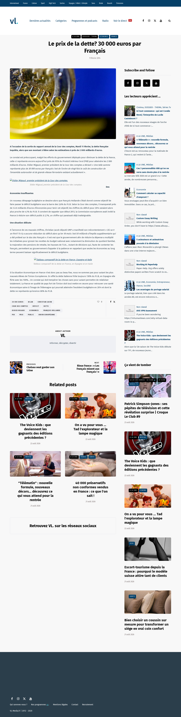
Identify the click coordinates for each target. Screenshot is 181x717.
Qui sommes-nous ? (18, 704)
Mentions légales (60, 704)
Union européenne (47, 315)
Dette (46, 306)
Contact (75, 704)
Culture (34, 3)
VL (63, 335)
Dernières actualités (40, 20)
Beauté (109, 3)
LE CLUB (162, 380)
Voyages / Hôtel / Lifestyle (78, 3)
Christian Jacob (45, 302)
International (14, 3)
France (25, 3)
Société (147, 285)
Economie (104, 36)
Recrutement (87, 704)
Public (31, 315)
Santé (92, 457)
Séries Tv (166, 107)
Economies (34, 310)
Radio (105, 20)
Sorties (62, 3)
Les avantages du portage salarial (152, 289)
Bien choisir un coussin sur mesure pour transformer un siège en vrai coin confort (146, 624)
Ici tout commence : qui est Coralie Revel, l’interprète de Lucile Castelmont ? (147, 115)
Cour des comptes (20, 306)
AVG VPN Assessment (146, 310)
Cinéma (84, 399)
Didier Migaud (18, 310)
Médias (28, 399)
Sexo (93, 3)
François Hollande (51, 310)
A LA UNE (76, 36)
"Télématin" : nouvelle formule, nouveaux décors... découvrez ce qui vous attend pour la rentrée (35, 491)
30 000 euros (17, 302)
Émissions (119, 3)
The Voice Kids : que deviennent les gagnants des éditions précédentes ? (35, 431)
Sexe (132, 543)
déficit (36, 306)
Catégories (61, 20)
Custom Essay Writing (147, 218)
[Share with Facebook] (110, 301)
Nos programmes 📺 (40, 704)
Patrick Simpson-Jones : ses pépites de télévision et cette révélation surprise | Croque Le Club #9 (147, 410)
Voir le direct (122, 20)
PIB (13, 315)
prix (21, 315)
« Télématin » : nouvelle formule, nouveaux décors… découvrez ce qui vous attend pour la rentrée (146, 143)
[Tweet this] (114, 301)
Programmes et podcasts (84, 20)
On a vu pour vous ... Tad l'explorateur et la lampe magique (90, 429)
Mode (101, 3)
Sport (43, 3)
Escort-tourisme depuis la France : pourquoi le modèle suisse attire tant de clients (145, 571)
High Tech (52, 3)
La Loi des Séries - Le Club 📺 (143, 380)
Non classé (141, 214)
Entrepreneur (163, 282)
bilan (30, 302)
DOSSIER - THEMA (90, 36)
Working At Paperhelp (147, 264)
